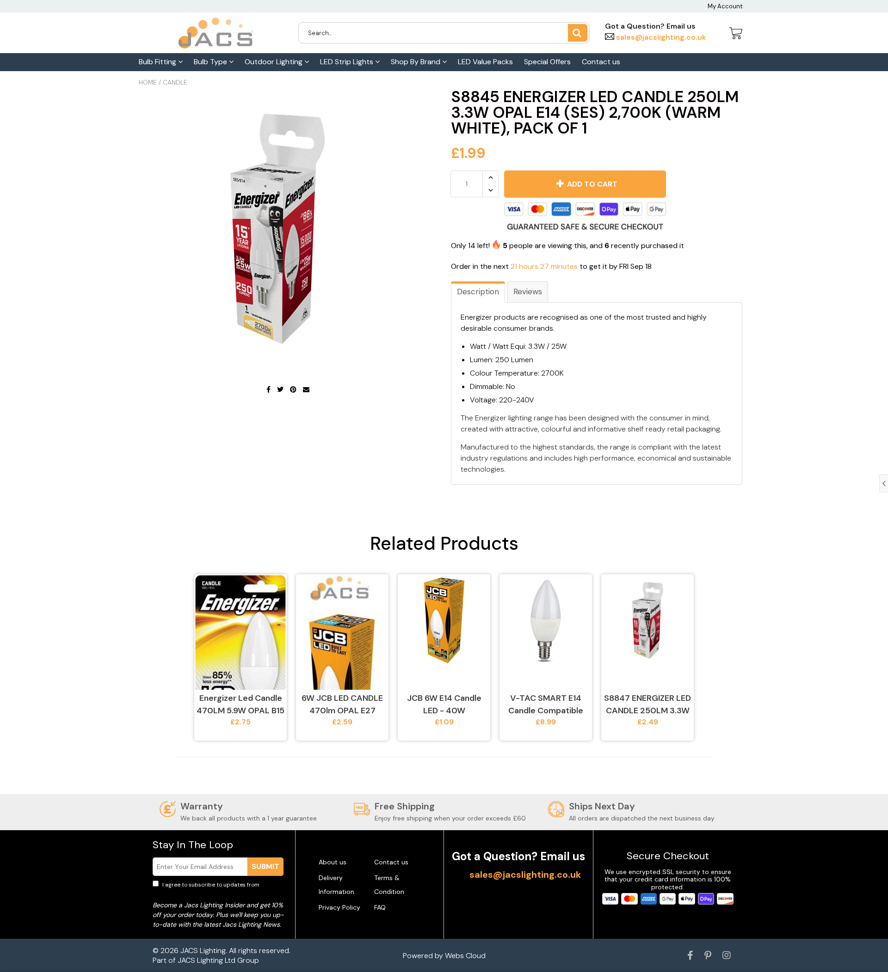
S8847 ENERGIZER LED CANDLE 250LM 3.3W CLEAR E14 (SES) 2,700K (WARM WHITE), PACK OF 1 (647, 705)
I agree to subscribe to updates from (217, 889)
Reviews (527, 291)
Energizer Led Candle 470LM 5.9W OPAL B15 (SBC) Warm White (240, 705)
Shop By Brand (416, 62)
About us (332, 862)
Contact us (601, 62)
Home (148, 82)
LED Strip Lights (347, 62)
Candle (175, 82)
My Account (725, 6)
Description (478, 291)
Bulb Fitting (158, 62)
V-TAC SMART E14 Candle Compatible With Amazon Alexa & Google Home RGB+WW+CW (546, 705)
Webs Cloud (465, 955)
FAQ (380, 907)
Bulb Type (211, 62)
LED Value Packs (485, 62)
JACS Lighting (203, 950)
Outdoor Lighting (274, 62)
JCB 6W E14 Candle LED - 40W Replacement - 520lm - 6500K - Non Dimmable (444, 705)
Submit (265, 866)
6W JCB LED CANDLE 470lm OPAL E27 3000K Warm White (342, 705)
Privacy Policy (339, 907)
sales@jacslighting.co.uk (660, 37)
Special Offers (547, 62)
